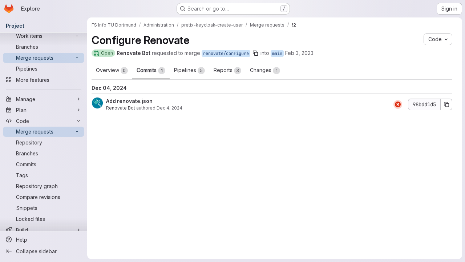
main (277, 53)
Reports (226, 70)
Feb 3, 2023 (299, 53)
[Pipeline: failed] (397, 104)
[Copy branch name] (255, 53)
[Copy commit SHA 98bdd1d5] (446, 104)
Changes (264, 70)
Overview (111, 70)
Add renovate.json (129, 101)
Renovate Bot (120, 108)
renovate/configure (226, 53)
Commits (150, 70)
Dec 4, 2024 (169, 108)
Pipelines (188, 70)
